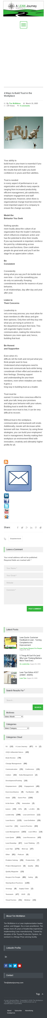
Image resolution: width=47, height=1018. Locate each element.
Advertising (29, 1011)
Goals (8, 798)
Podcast (21, 854)
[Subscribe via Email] (23, 478)
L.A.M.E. (32, 809)
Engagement (29, 786)
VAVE (23, 894)
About (9, 1011)
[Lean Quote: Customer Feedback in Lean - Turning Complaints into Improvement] (10, 642)
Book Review (10, 758)
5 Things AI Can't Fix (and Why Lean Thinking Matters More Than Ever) (31, 658)
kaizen (8, 809)
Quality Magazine (12, 872)
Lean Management (12, 832)
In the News (10, 803)
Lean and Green (29, 815)
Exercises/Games (12, 792)
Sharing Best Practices (14, 883)
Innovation (26, 803)
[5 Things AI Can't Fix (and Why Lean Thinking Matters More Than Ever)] (10, 660)
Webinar (27, 900)
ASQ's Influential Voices (14, 752)
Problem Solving (12, 860)
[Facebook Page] (23, 501)
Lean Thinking (29, 843)
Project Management (13, 866)
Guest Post (22, 798)
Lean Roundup (11, 843)
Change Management (13, 764)
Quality (30, 866)
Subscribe (18, 1011)
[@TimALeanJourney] (23, 506)
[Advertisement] (23, 57)
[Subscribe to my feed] (23, 462)
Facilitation (30, 792)
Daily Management (26, 775)
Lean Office (32, 832)
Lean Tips (23, 678)
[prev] (14, 639)
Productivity (30, 860)
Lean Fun (9, 826)
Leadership (26, 664)
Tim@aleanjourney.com (13, 983)
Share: (7, 527)
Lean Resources (29, 837)
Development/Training (14, 781)
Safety (30, 877)
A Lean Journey (21, 746)
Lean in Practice (26, 826)
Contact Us (11, 1013)
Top (38, 994)
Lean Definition (29, 820)
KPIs (20, 809)
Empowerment (15, 539)
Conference (29, 769)
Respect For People (35, 648)
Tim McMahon (15, 103)
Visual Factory (11, 900)
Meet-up (25, 849)
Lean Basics (10, 820)
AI (20, 664)
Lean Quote (24, 648)
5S (7, 746)
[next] (14, 681)
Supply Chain (24, 889)
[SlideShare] (23, 516)
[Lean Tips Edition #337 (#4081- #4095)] (10, 677)
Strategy (9, 889)
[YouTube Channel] (23, 511)
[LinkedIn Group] (23, 495)
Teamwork (9, 894)
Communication (11, 769)
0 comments (25, 106)
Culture (8, 775)
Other (8, 854)
